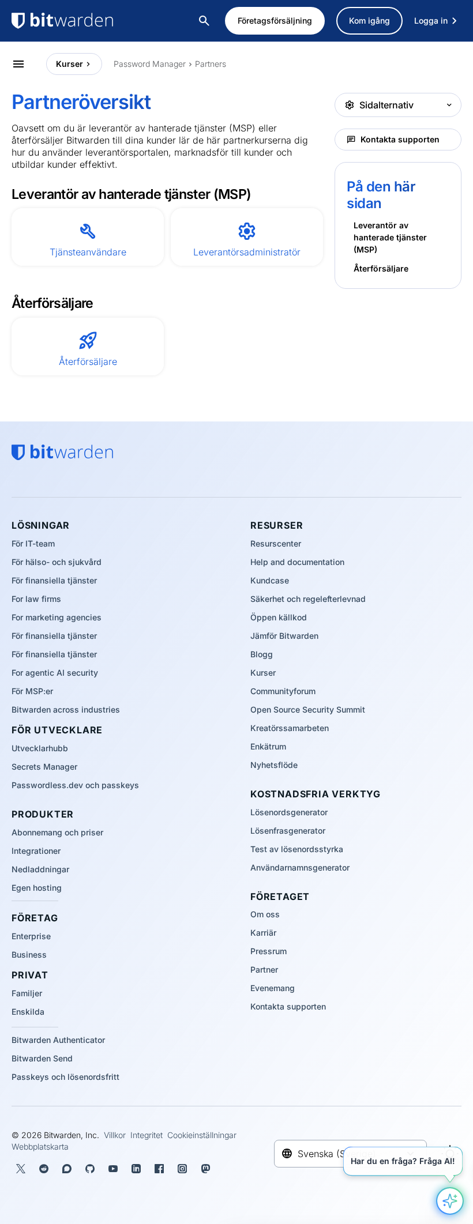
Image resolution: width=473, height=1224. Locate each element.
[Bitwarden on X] (21, 1168)
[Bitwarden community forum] (67, 1168)
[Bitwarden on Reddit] (44, 1168)
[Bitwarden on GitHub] (90, 1168)
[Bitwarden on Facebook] (159, 1168)
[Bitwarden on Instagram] (182, 1168)
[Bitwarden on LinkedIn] (136, 1168)
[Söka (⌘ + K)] (205, 21)
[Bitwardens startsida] (87, 21)
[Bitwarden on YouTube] (113, 1168)
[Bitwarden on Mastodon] (205, 1168)
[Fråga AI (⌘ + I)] (450, 1201)
